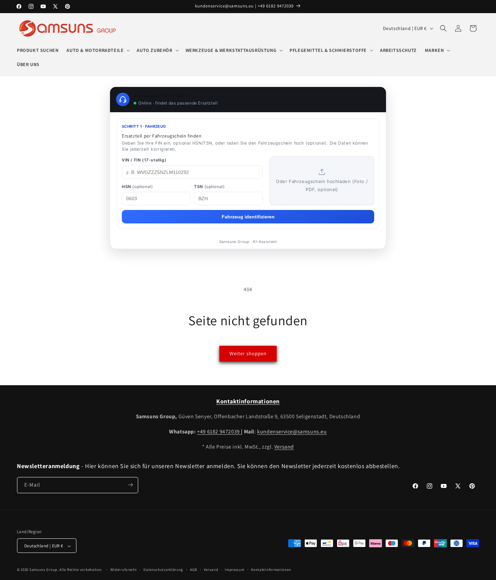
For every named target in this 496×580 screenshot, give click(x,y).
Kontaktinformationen (271, 570)
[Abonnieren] (130, 485)
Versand (284, 446)
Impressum (234, 570)
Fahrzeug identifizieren (248, 216)
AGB (193, 570)
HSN (137, 186)
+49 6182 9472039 (219, 431)
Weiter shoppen (248, 353)
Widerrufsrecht (123, 570)
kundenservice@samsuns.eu (292, 431)
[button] (97, 50)
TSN (209, 186)
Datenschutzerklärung (163, 570)
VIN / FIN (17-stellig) (144, 159)
